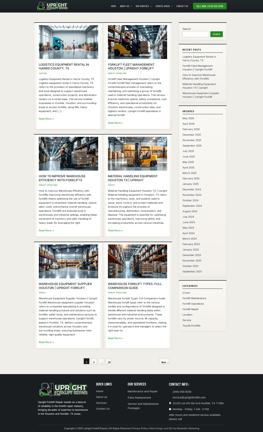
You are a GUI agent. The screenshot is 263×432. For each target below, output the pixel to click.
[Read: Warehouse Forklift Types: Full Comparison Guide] (137, 261)
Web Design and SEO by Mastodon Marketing (174, 428)
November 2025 (191, 140)
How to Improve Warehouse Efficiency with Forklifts (62, 178)
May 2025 (188, 162)
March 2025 (189, 173)
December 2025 (191, 134)
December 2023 (191, 255)
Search (186, 28)
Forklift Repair (190, 309)
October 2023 (190, 266)
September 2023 (192, 271)
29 (109, 362)
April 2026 (188, 123)
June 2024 (188, 222)
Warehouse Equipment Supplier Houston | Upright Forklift (65, 286)
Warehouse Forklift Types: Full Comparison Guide (135, 286)
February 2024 (191, 244)
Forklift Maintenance (194, 298)
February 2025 (191, 178)
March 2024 (189, 238)
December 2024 (191, 189)
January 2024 (190, 249)
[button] (130, 6)
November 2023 (191, 260)
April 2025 (188, 167)
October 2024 (190, 200)
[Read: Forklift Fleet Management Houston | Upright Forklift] (137, 41)
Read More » (46, 118)
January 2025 (190, 183)
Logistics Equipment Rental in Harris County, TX (64, 66)
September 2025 (192, 145)
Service (111, 185)
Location (43, 73)
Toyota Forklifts (191, 325)
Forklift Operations (117, 73)
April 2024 (188, 233)
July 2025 (188, 151)
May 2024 (188, 227)
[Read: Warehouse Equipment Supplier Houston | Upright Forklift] (68, 261)
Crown (186, 292)
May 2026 (188, 118)
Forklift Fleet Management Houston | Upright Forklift (131, 66)
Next (165, 362)
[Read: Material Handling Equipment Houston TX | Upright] (137, 153)
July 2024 (188, 216)
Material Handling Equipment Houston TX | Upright (133, 178)
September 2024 (192, 205)
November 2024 (192, 194)
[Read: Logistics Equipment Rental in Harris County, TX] (68, 41)
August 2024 (189, 211)
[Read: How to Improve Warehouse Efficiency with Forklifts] (68, 153)
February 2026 (191, 129)
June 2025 (188, 156)
